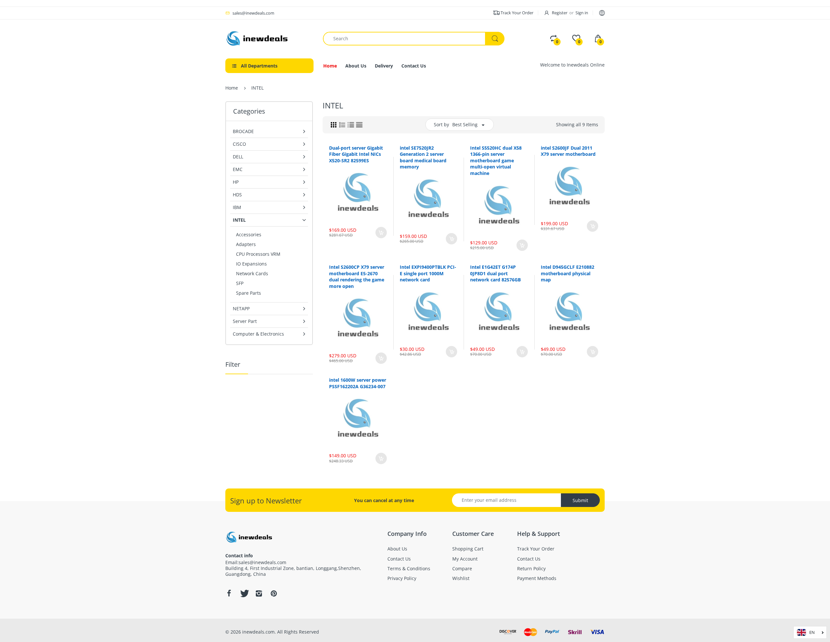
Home (231, 88)
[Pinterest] (273, 593)
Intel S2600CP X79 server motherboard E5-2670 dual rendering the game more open (356, 276)
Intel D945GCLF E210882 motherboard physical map (567, 273)
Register (559, 13)
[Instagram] (258, 593)
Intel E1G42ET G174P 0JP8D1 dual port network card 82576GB (495, 273)
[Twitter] (243, 593)
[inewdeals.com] (257, 38)
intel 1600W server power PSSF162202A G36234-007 (357, 383)
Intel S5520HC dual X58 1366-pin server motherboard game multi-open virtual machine (496, 160)
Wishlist (360, 254)
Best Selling (465, 124)
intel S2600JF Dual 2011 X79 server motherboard (568, 151)
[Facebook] (228, 593)
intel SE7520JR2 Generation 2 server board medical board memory (423, 157)
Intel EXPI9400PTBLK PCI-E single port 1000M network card (428, 273)
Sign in (581, 13)
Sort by (441, 124)
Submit (580, 500)
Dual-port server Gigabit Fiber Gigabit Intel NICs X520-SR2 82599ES (356, 154)
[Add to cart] (381, 232)
